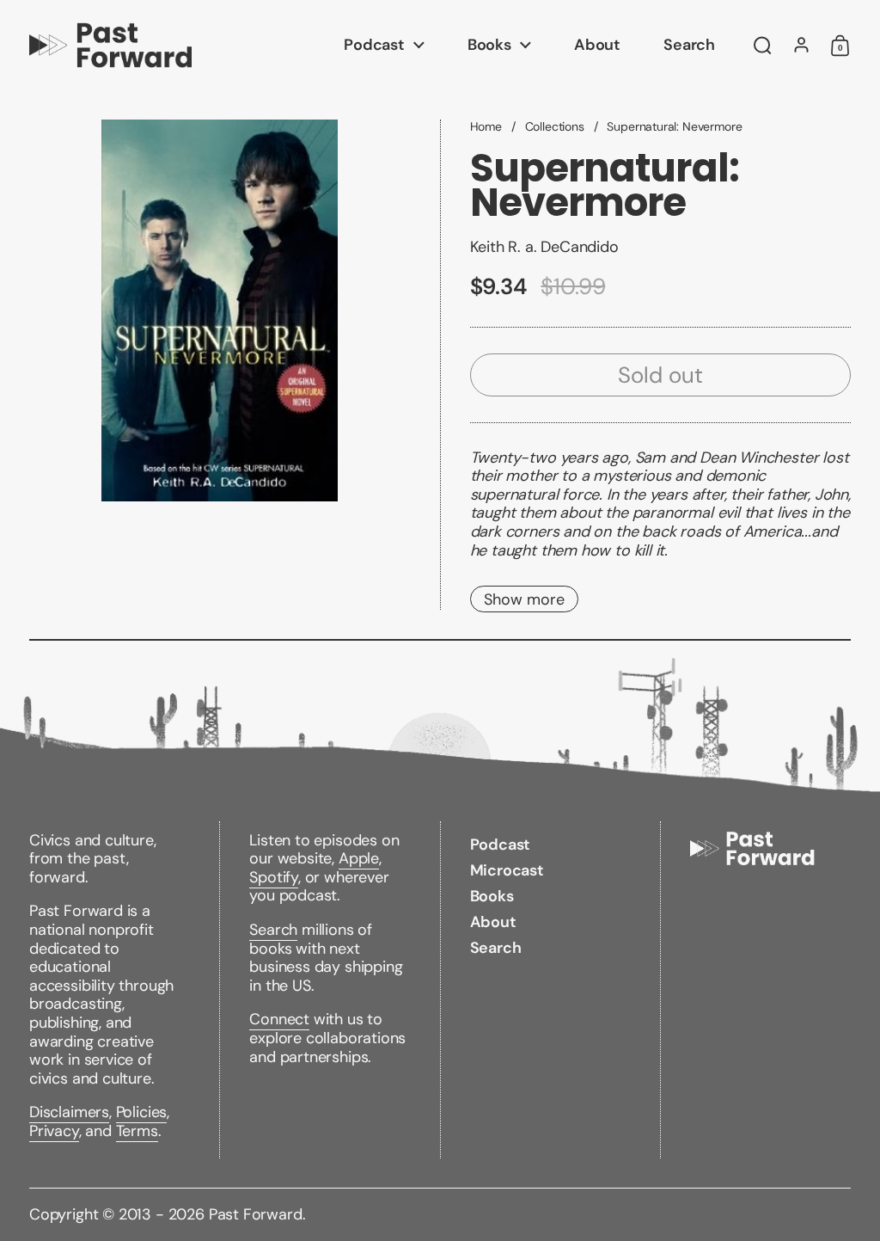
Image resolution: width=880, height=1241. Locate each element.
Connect (279, 1019)
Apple (359, 858)
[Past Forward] (110, 45)
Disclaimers (69, 1112)
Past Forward (255, 1214)
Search (273, 929)
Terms (137, 1131)
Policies (142, 1112)
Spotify (273, 877)
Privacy (54, 1131)
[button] (762, 46)
